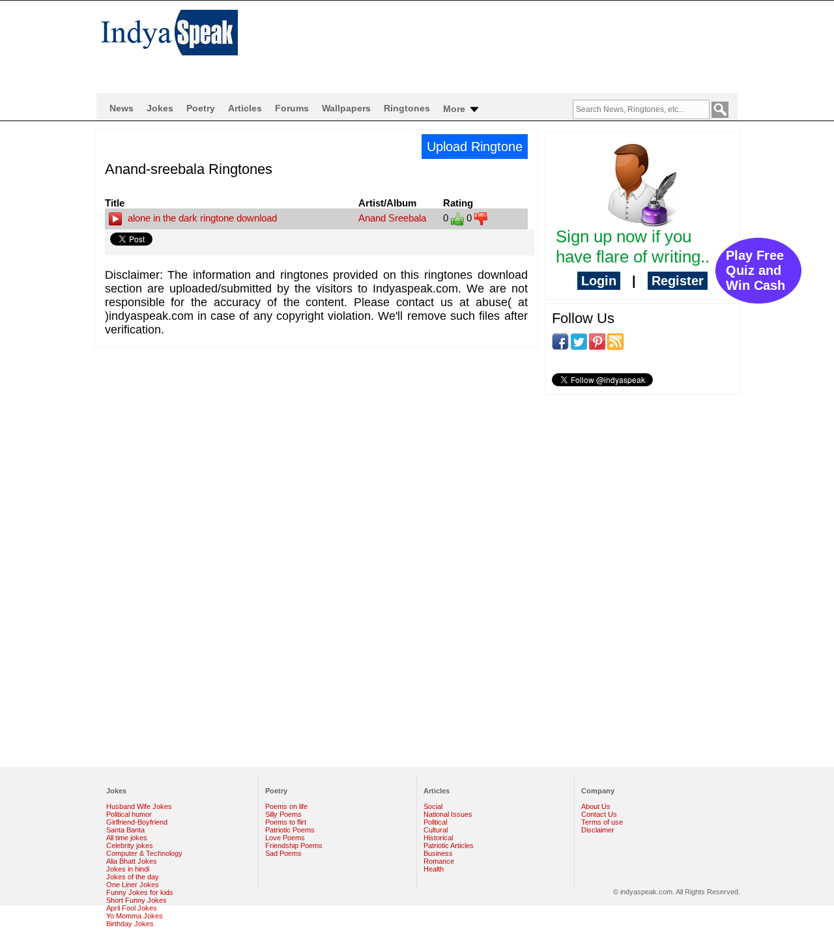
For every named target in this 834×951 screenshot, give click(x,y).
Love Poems (285, 838)
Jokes (160, 108)
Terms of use (602, 822)
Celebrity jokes (129, 845)
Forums (292, 108)
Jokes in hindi (127, 869)
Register (678, 281)
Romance (439, 861)
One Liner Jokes (132, 884)
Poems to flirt (285, 822)
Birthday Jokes (130, 924)
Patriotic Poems (290, 830)
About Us (596, 806)
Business (438, 853)
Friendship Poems (294, 845)
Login (598, 281)
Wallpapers (346, 108)
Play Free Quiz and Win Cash (755, 270)
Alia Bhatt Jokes (131, 861)
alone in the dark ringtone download (201, 217)
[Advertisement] (502, 43)
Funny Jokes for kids (139, 892)
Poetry (200, 108)
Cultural (436, 830)
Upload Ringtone (475, 146)
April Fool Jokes (131, 908)
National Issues (448, 814)
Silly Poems (283, 814)
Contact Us (599, 814)
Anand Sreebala (392, 217)
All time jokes (126, 838)
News (121, 108)
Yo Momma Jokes (134, 916)
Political (435, 822)
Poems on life (286, 806)
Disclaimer (597, 830)
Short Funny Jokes (136, 900)
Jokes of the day (132, 877)
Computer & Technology (144, 853)
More (455, 109)
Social (433, 806)
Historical (438, 838)
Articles (245, 108)
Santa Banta (125, 830)
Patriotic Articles (449, 845)
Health (434, 869)
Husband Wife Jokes (139, 806)
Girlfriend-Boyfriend (136, 822)
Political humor (129, 814)
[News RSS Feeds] (615, 341)
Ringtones (407, 108)
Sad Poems (283, 853)
